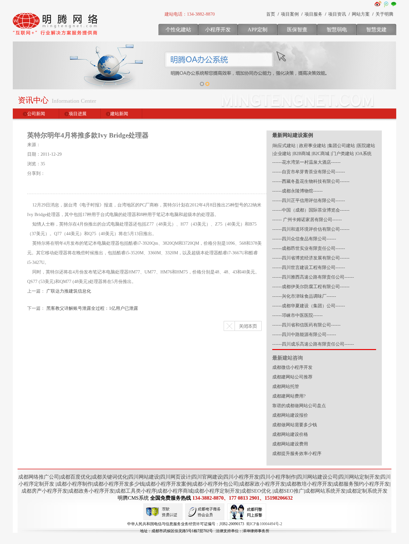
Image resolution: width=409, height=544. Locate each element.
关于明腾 (384, 14)
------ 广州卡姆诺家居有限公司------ (307, 219)
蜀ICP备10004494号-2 (264, 524)
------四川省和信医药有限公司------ (306, 325)
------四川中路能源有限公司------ (304, 334)
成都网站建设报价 (290, 415)
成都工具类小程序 (135, 491)
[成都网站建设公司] (56, 36)
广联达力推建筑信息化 (68, 291)
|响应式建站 (284, 145)
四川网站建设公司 (317, 477)
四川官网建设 (207, 477)
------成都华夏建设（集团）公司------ (308, 305)
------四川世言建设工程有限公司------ (308, 267)
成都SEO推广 (289, 491)
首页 (270, 14)
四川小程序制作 (278, 477)
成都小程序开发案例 (168, 484)
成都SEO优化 (256, 491)
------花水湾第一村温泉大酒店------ (306, 162)
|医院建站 (365, 145)
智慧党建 (376, 29)
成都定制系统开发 (367, 491)
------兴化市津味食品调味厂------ (304, 296)
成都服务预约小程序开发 (361, 484)
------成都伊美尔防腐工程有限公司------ (311, 286)
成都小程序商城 (175, 491)
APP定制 (257, 29)
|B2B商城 (301, 153)
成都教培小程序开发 (309, 484)
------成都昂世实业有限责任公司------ (308, 248)
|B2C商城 (320, 153)
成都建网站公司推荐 (292, 377)
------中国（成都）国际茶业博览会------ (311, 210)
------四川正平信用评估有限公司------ (308, 200)
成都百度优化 (75, 477)
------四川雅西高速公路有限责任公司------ (313, 277)
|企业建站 (281, 153)
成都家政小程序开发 (262, 484)
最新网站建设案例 (292, 135)
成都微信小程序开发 (292, 367)
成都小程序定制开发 (217, 491)
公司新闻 (36, 113)
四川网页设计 (175, 477)
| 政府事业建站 (311, 145)
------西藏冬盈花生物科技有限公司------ (311, 181)
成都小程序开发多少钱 (118, 484)
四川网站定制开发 (359, 477)
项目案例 (290, 14)
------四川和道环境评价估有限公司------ (311, 229)
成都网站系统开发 (325, 491)
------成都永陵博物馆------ (297, 191)
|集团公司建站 (341, 145)
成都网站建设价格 (290, 434)
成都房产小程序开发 (44, 491)
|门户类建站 (342, 153)
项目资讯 (337, 14)
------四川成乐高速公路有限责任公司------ (313, 344)
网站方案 (361, 14)
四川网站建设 (143, 477)
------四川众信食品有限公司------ (304, 238)
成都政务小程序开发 (91, 491)
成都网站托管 (285, 386)
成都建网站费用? (288, 396)
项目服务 (313, 14)
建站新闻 (119, 113)
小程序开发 (218, 29)
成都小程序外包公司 (215, 484)
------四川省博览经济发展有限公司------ (311, 258)
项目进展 (78, 113)
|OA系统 (363, 153)
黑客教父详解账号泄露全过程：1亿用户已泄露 (92, 308)
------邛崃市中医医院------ (297, 315)
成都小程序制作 (74, 484)
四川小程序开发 (241, 477)
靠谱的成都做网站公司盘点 (299, 405)
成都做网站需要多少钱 (294, 424)
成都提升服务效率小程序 (296, 453)
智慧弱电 (337, 29)
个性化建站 (178, 29)
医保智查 (297, 29)
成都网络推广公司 (38, 477)
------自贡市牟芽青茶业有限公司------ (308, 171)
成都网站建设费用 (290, 444)
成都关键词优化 (109, 477)
